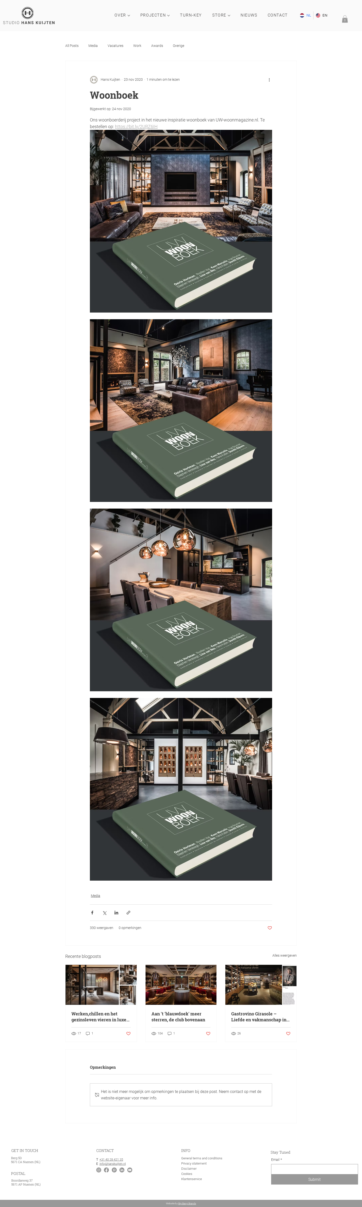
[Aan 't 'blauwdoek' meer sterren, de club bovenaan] (181, 985)
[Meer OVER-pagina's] (129, 15)
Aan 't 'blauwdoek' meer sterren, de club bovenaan (178, 1017)
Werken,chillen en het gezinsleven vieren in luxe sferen (98, 1017)
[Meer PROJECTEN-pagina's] (168, 15)
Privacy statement (194, 1163)
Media (93, 46)
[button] (345, 19)
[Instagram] (98, 1169)
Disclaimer (189, 1168)
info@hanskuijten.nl (112, 1164)
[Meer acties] (269, 80)
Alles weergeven (284, 955)
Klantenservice (191, 1179)
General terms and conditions (201, 1158)
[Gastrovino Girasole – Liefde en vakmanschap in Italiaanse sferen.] (260, 985)
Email (276, 1160)
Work (137, 46)
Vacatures (115, 46)
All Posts (72, 46)
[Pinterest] (114, 1169)
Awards (157, 46)
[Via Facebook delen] (92, 912)
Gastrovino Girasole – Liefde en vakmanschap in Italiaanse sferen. (258, 1017)
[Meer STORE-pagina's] (229, 15)
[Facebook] (106, 1169)
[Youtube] (129, 1169)
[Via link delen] (128, 912)
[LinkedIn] (121, 1169)
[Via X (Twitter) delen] (104, 912)
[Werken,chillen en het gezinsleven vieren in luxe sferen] (101, 985)
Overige (178, 46)
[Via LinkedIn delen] (116, 912)
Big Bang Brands (187, 1203)
